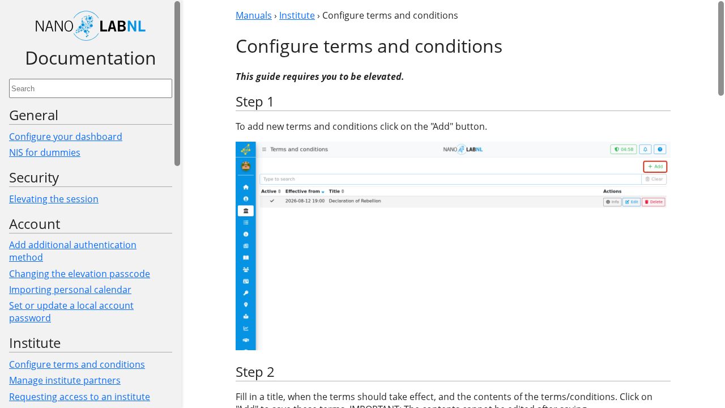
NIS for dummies (44, 152)
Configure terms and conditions (77, 364)
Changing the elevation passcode (79, 273)
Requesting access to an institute (79, 396)
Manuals (254, 15)
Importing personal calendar (70, 289)
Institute (297, 15)
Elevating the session (54, 199)
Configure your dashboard (65, 136)
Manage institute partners (65, 380)
